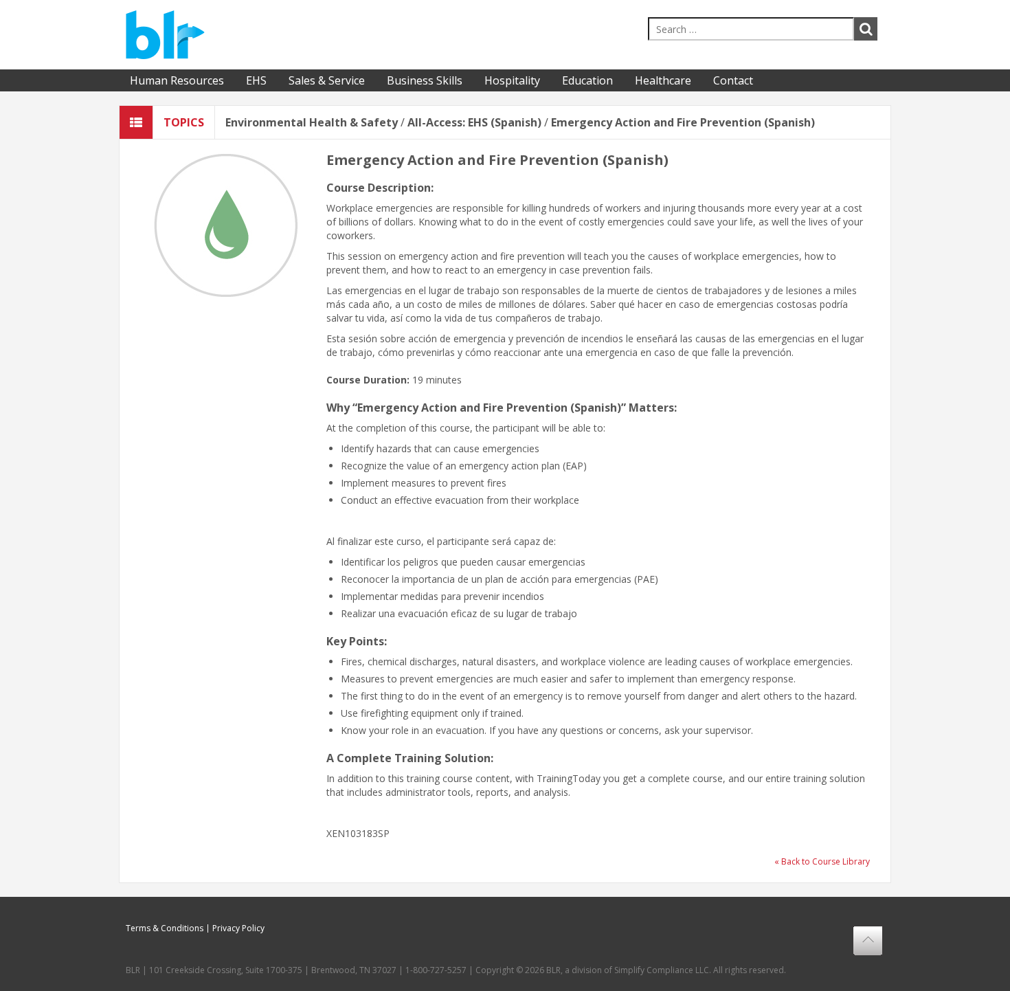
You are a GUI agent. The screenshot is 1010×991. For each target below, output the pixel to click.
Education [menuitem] (587, 80)
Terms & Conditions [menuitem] (164, 928)
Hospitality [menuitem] (512, 80)
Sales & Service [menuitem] (327, 80)
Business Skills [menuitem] (424, 80)
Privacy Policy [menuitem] (238, 928)
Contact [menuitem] (733, 80)
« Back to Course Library (822, 861)
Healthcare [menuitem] (663, 80)
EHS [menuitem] (256, 80)
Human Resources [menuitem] (177, 80)
